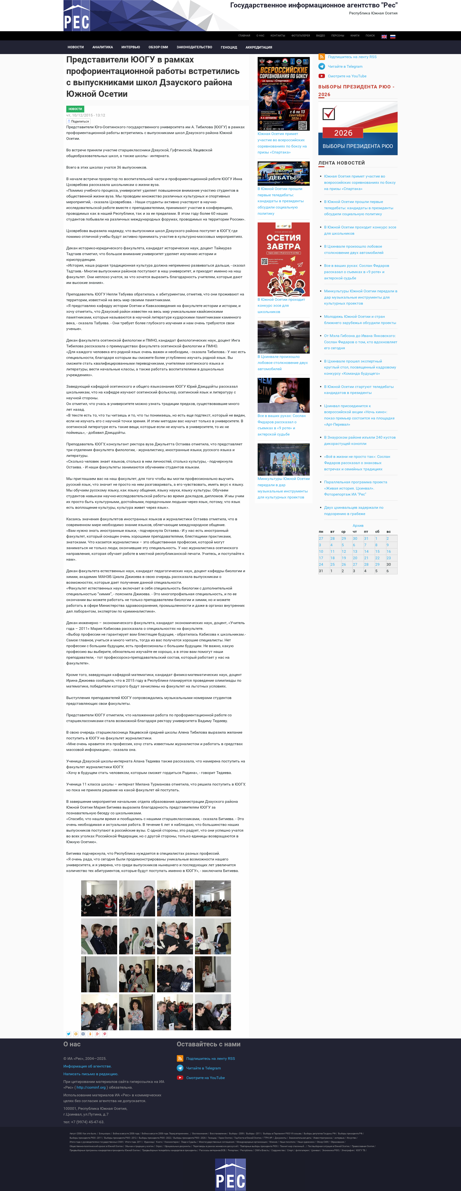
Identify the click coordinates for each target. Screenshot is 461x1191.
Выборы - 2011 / (254, 1133)
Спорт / (291, 1150)
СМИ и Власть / (262, 1150)
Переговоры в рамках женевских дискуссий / (216, 1146)
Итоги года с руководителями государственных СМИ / (97, 1142)
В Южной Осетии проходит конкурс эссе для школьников (281, 305)
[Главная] (230, 1175)
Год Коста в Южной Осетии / (248, 1138)
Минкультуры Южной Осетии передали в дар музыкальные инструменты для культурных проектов (360, 297)
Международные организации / (252, 1142)
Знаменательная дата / (300, 1138)
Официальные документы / (178, 1146)
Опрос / (160, 1146)
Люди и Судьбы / (189, 1142)
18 (332, 558)
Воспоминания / (200, 1133)
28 (332, 538)
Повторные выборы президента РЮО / (259, 1146)
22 (377, 558)
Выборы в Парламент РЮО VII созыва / (283, 1133)
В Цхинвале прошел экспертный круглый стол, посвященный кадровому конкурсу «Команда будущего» (360, 367)
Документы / (281, 1138)
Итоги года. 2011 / (134, 1142)
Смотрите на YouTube (347, 76)
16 (389, 551)
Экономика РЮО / (331, 1150)
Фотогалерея (300, 35)
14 (366, 551)
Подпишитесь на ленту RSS (352, 57)
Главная (244, 35)
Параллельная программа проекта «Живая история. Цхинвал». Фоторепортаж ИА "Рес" (355, 488)
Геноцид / (213, 1138)
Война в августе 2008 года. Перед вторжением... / (166, 1133)
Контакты (278, 35)
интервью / (340, 1138)
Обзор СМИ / (323, 1142)
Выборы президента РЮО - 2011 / (86, 1138)
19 (344, 558)
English (384, 37)
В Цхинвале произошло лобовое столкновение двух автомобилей (283, 362)
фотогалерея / (303, 1150)
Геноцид (229, 47)
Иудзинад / (149, 1142)
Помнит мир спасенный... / (293, 1146)
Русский (393, 37)
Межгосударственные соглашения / (217, 1142)
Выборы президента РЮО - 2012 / (121, 1138)
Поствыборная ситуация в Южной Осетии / (329, 1146)
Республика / (247, 1150)
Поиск (370, 35)
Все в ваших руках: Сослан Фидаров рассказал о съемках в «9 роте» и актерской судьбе (356, 271)
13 (355, 551)
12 (344, 551)
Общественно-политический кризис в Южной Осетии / (97, 1146)
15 (377, 551)
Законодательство (194, 47)
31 (366, 538)
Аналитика (102, 47)
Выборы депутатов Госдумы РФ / (320, 1133)
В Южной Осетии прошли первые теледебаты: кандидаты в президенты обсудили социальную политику (281, 200)
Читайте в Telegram (345, 66)
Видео (320, 35)
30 (355, 538)
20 (355, 558)
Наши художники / (306, 1142)
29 (344, 538)
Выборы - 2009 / (237, 1133)
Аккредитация (259, 47)
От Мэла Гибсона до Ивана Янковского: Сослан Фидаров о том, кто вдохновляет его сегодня (360, 341)
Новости (76, 47)
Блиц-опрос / (105, 1133)
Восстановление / (219, 1133)
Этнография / (348, 1150)
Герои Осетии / (225, 1138)
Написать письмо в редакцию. (90, 1074)
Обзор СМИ (158, 47)
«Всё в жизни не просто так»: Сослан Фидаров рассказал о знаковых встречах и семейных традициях (357, 462)
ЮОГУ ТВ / (361, 1150)
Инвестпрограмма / (323, 1138)
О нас (260, 35)
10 (321, 551)
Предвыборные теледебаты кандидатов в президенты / (170, 1150)
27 (321, 538)
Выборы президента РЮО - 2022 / (155, 1138)
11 (332, 551)
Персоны (337, 35)
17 (321, 558)
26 (344, 564)
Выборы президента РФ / (351, 1133)
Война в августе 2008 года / (127, 1133)
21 (366, 558)
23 (389, 558)
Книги (355, 35)
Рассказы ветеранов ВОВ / (213, 1150)
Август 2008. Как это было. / (84, 1133)
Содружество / (278, 1150)
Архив (358, 525)
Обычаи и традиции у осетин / (140, 1146)
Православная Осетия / (364, 1146)
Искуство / (352, 1138)
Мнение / (274, 1142)
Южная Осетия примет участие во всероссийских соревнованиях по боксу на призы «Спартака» (360, 182)
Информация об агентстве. (87, 1066)
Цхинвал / (316, 1150)
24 (321, 564)
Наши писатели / (288, 1142)
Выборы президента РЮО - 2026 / (190, 1138)
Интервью (130, 47)
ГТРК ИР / (269, 1138)
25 (332, 564)
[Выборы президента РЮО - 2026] (358, 128)
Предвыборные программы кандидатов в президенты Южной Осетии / (105, 1150)
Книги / (160, 1142)
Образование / (338, 1142)
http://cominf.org (91, 1087)
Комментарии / (172, 1142)
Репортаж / (233, 1150)
